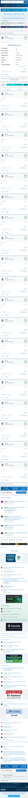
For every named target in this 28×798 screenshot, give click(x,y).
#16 (26, 386)
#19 (26, 448)
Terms (17, 787)
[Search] (26, 5)
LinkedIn (16, 550)
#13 (26, 325)
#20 (26, 469)
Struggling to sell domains (9, 733)
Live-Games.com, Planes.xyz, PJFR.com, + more (13, 567)
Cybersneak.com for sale (8, 586)
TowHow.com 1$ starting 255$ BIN (17, 532)
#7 (26, 201)
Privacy (20, 787)
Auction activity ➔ (5, 606)
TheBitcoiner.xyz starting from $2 (16, 501)
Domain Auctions (12, 502)
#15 (26, 366)
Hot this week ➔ (5, 665)
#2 (26, 98)
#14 (26, 345)
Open (12, 14)
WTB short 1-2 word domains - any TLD (12, 722)
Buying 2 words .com (8, 726)
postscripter (6, 502)
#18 (26, 428)
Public (18, 14)
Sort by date (7, 89)
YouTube (12, 551)
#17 (26, 407)
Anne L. (5, 528)
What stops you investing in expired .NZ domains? (14, 681)
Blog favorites (4, 744)
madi (3, 24)
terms (17, 793)
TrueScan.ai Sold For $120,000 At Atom (12, 673)
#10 (26, 263)
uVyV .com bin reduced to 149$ (10, 617)
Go (25, 2)
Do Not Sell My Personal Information (8, 787)
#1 (26, 42)
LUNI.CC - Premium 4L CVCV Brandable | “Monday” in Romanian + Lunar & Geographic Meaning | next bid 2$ (15, 620)
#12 (26, 304)
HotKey (8, 592)
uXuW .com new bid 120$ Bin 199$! (11, 614)
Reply (26, 68)
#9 (26, 242)
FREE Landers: (7, 14)
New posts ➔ (4, 565)
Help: (15, 14)
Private (22, 14)
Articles (16, 551)
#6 (26, 180)
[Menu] (1, 5)
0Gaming (5, 534)
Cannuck (10, 572)
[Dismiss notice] (25, 18)
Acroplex (9, 755)
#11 (26, 283)
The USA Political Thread (8, 571)
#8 (26, 221)
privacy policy (12, 793)
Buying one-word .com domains (10, 730)
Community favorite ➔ (6, 701)
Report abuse (13, 785)
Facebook (11, 550)
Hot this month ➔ (5, 720)
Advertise (8, 785)
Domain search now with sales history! (13, 18)
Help (24, 787)
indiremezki (6, 520)
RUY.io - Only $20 (7, 611)
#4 (26, 139)
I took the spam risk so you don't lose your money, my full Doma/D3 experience (14, 686)
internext (9, 576)
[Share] (25, 42)
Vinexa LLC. (8, 568)
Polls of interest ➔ (5, 639)
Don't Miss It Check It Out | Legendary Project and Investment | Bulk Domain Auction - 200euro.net (14, 518)
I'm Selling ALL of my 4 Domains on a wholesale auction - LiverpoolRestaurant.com (14, 509)
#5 (26, 160)
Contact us (3, 785)
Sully (9, 706)
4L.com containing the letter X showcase (12, 574)
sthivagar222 (9, 587)
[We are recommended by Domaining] (3, 790)
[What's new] (22, 5)
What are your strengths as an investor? (12, 642)
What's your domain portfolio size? (11, 645)
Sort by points (20, 89)
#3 (26, 118)
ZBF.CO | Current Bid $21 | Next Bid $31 (12, 608)
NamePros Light (8, 783)
